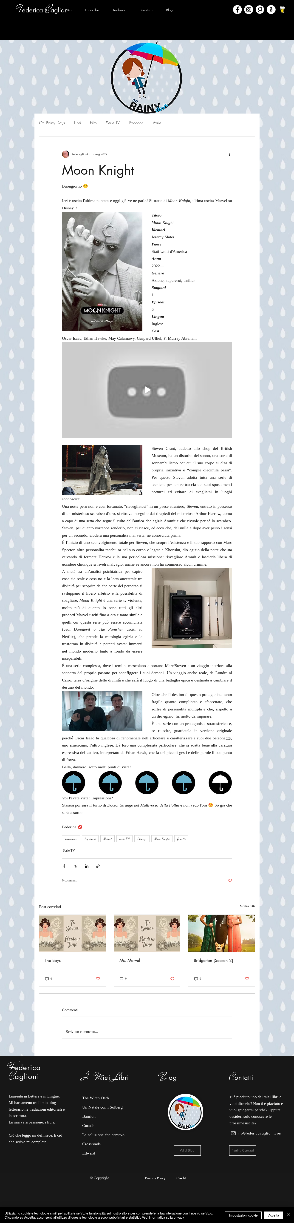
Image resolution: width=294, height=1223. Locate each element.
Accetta (273, 1215)
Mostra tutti (247, 906)
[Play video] (147, 390)
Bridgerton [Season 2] (213, 960)
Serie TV (113, 122)
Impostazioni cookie (243, 1215)
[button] (92, 10)
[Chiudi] (288, 1215)
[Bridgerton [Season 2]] (221, 933)
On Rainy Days (52, 122)
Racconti (136, 122)
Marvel (107, 839)
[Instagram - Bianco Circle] (248, 9)
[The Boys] (72, 933)
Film (93, 122)
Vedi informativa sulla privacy (163, 1217)
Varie (157, 122)
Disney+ (142, 839)
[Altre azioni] (229, 154)
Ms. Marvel (129, 960)
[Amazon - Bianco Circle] (271, 9)
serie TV (124, 839)
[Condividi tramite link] (98, 866)
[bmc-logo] (282, 9)
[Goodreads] (259, 9)
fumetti (181, 839)
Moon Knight (162, 839)
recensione (71, 839)
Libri (77, 122)
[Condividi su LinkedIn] (87, 866)
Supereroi (90, 839)
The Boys (53, 960)
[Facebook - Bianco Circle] (237, 9)
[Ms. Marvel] (147, 933)
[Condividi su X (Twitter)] (75, 866)
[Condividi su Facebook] (64, 866)
